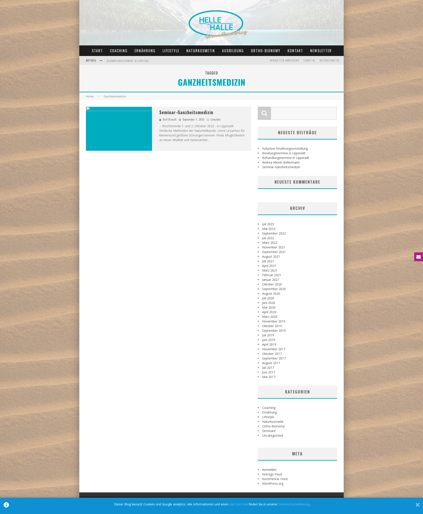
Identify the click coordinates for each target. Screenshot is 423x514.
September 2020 (274, 289)
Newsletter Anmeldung (284, 60)
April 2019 (269, 344)
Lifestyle (171, 50)
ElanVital (309, 60)
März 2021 (269, 270)
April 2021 (269, 266)
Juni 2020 (268, 303)
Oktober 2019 (272, 326)
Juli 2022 (268, 238)
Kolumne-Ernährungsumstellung (285, 148)
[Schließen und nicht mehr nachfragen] (417, 506)
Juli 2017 (268, 367)
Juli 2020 (268, 298)
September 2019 (274, 330)
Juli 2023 (268, 224)
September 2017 (274, 358)
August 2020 (271, 293)
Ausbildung (233, 50)
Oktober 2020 (272, 284)
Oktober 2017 (272, 354)
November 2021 (273, 247)
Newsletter (321, 50)
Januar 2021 (270, 279)
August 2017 (271, 363)
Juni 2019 (268, 340)
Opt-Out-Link (238, 504)
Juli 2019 (268, 335)
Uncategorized (272, 435)
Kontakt (295, 50)
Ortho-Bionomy (265, 50)
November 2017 (273, 349)
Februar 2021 (271, 275)
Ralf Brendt (169, 119)
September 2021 (274, 252)
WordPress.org (272, 483)
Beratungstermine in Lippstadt (283, 153)
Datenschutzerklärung (294, 504)
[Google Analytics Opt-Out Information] (6, 506)
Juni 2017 (268, 372)
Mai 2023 (268, 229)
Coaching (119, 50)
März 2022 (269, 242)
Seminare (269, 431)
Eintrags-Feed (272, 474)
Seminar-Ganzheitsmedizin (186, 112)
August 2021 (271, 256)
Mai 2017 (268, 377)
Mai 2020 (268, 307)
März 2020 (269, 317)
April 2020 (269, 312)
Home (90, 96)
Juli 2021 (268, 261)
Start (97, 50)
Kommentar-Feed (275, 479)
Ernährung (145, 50)
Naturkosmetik (200, 50)
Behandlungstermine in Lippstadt (128, 61)
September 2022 (274, 233)
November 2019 (273, 321)
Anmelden (269, 469)
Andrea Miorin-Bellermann (281, 162)
